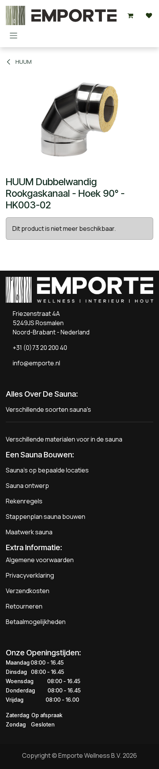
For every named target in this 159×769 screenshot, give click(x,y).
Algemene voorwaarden (40, 560)
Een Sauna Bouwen (39, 454)
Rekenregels (24, 501)
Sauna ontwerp (27, 485)
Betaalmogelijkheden (36, 621)
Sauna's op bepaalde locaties (47, 470)
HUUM (23, 61)
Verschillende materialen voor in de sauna (64, 439)
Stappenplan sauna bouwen (45, 516)
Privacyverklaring (30, 575)
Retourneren (24, 606)
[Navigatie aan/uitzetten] (13, 35)
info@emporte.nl (34, 363)
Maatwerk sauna (29, 532)
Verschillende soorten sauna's (48, 409)
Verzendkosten (27, 591)
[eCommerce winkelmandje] (130, 15)
